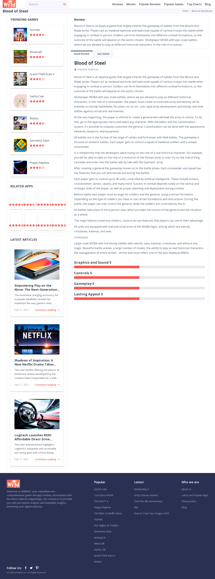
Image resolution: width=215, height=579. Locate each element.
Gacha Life (100, 549)
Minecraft (99, 543)
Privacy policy (189, 501)
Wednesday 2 (141, 489)
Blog (208, 4)
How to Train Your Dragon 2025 (151, 513)
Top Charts (194, 4)
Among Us (99, 537)
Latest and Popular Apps (195, 495)
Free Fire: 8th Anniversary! (148, 501)
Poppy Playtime (102, 507)
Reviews (117, 4)
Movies (131, 4)
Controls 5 (83, 273)
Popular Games (174, 4)
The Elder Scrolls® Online (108, 513)
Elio (136, 507)
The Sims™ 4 (101, 501)
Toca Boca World (103, 495)
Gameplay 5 (84, 283)
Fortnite (98, 519)
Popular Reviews (150, 4)
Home (185, 10)
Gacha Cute (100, 489)
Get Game (103, 53)
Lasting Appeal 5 (88, 294)
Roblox (98, 561)
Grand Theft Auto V (104, 555)
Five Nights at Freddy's (106, 525)
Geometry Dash (102, 531)
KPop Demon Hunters (146, 495)
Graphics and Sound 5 (92, 262)
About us (186, 489)
